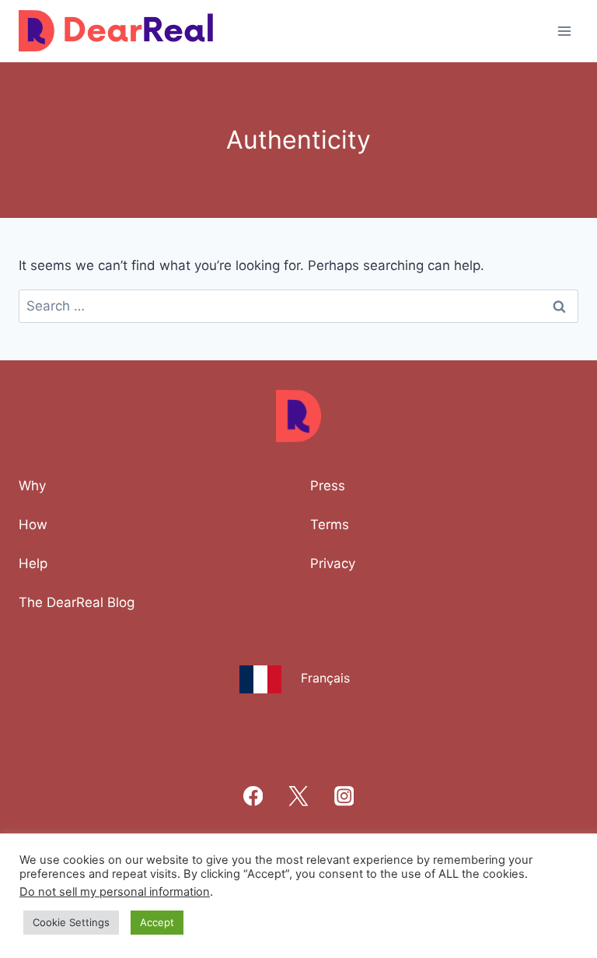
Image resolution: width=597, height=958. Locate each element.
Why (32, 485)
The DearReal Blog (76, 602)
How (33, 524)
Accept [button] (157, 922)
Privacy (332, 563)
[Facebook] (253, 796)
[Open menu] (564, 31)
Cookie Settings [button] (71, 922)
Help (33, 563)
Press (327, 485)
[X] (299, 796)
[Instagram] (344, 796)
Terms (329, 524)
